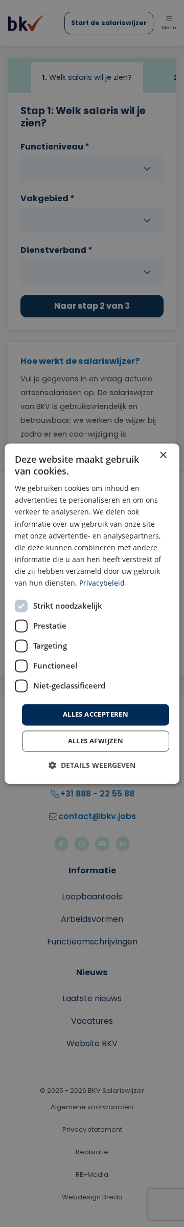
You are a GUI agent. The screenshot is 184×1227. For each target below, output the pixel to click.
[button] (92, 765)
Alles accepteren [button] (95, 714)
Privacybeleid (102, 583)
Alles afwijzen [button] (96, 740)
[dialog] (92, 613)
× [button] (163, 455)
